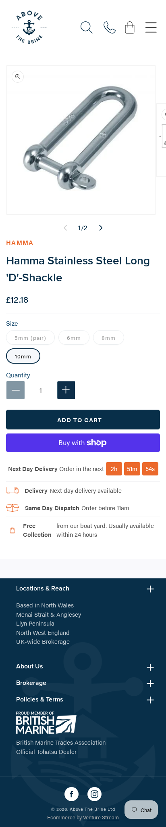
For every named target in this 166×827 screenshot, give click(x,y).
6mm (78, 339)
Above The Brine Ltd (92, 809)
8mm (113, 339)
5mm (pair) (35, 339)
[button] (86, 27)
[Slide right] (101, 228)
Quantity (18, 375)
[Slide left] (65, 228)
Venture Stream (101, 817)
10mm (23, 356)
